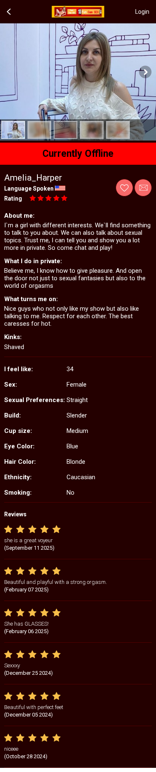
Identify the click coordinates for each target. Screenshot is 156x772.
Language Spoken (29, 188)
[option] (13, 130)
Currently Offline (78, 153)
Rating (13, 198)
